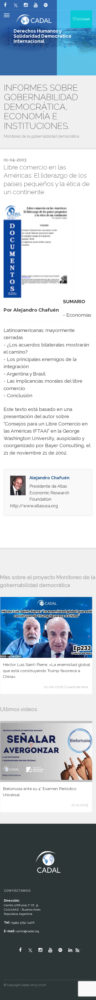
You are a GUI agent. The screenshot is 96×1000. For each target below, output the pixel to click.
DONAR (83, 19)
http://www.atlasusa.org (34, 505)
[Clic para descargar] (37, 250)
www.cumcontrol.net (10, 846)
